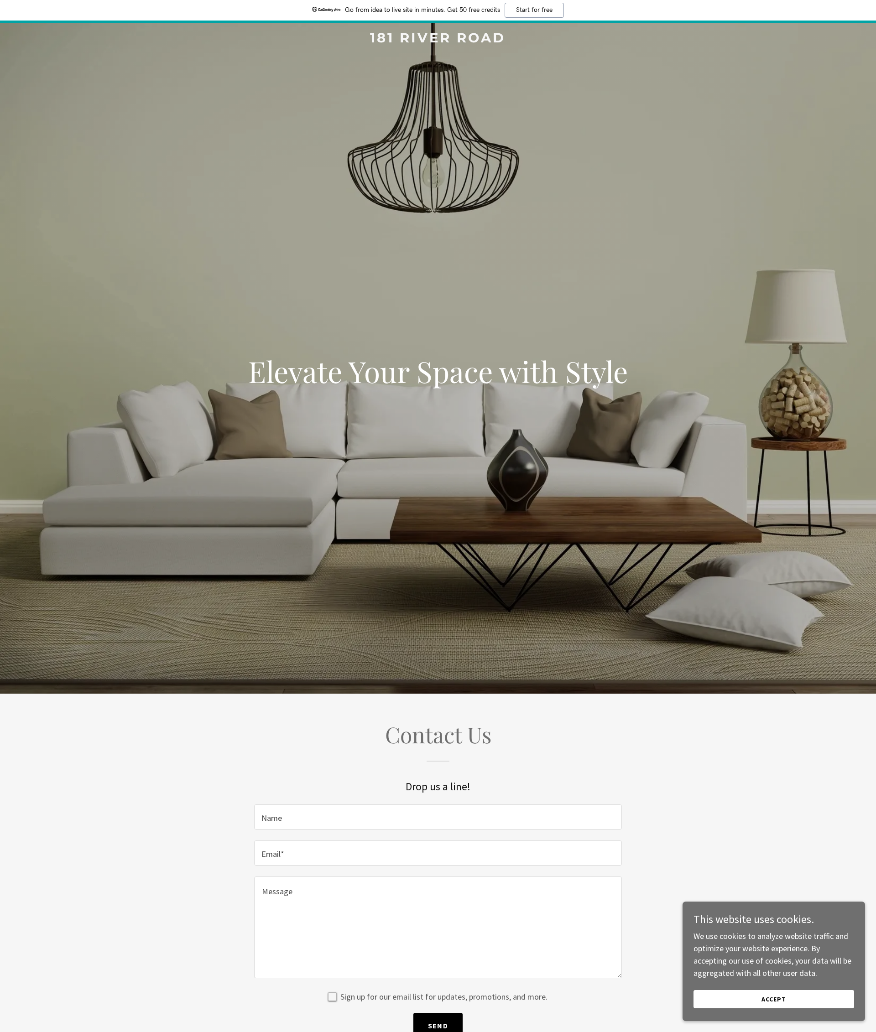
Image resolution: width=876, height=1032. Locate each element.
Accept (773, 999)
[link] (438, 39)
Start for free (534, 10)
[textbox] (437, 817)
